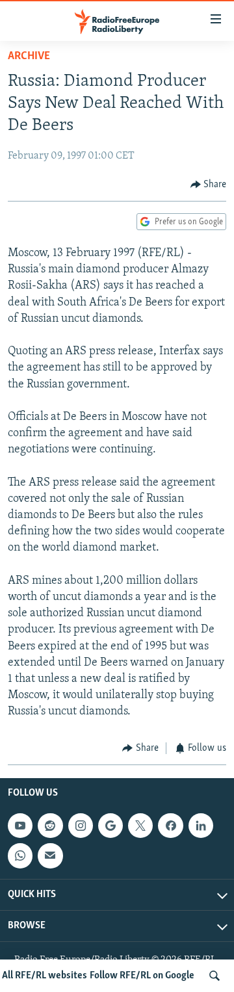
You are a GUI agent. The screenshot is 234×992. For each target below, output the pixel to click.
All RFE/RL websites (44, 976)
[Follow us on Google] (110, 825)
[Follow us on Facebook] (170, 825)
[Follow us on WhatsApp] (20, 855)
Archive (29, 56)
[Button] (208, 184)
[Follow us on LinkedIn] (200, 825)
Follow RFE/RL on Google (142, 976)
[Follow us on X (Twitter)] (140, 825)
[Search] (214, 975)
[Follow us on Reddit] (50, 825)
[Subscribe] (50, 855)
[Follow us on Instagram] (80, 825)
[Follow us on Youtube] (20, 825)
